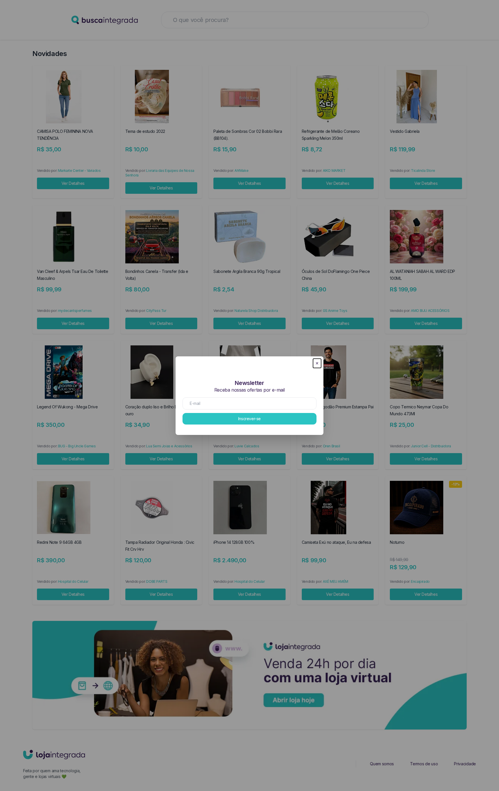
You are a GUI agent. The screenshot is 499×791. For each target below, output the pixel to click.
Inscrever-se (249, 418)
